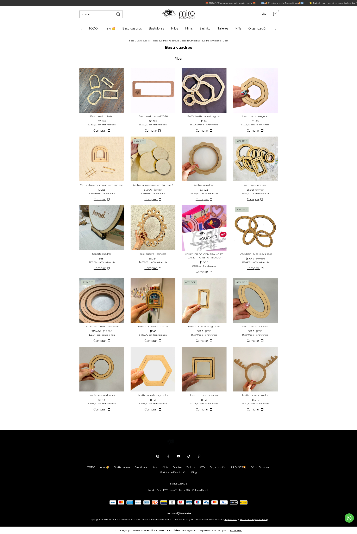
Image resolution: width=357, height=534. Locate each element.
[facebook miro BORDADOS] (168, 456)
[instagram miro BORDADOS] (157, 456)
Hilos (174, 28)
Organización (257, 28)
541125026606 (178, 483)
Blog (194, 472)
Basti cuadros (132, 28)
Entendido (236, 530)
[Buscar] (118, 14)
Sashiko (205, 28)
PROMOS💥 (238, 467)
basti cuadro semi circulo (166, 40)
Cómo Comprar (260, 467)
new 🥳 (110, 28)
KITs (238, 28)
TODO (93, 28)
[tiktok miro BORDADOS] (188, 456)
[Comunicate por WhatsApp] (349, 518)
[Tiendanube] (179, 514)
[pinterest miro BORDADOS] (199, 456)
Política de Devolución (173, 472)
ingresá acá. (231, 519)
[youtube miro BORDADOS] (178, 456)
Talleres (223, 28)
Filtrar (178, 58)
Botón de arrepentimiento (254, 519)
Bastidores (156, 28)
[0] (274, 15)
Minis (189, 28)
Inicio (131, 40)
